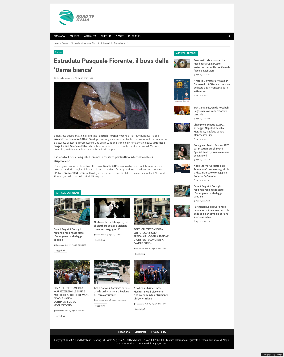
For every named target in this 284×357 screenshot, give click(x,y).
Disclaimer (140, 331)
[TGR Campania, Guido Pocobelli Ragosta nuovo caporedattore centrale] (182, 110)
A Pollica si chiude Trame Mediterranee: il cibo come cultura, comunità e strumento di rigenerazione (151, 293)
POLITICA (74, 36)
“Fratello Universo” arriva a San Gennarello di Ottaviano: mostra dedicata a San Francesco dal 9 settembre (212, 86)
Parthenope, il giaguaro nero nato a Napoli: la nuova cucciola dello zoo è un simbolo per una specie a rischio (211, 212)
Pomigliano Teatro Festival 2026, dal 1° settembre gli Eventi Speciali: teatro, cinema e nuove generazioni (212, 150)
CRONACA (59, 36)
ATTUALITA (90, 36)
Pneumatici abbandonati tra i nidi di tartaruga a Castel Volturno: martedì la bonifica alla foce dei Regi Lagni (212, 65)
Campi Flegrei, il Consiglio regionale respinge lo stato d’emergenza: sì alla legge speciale (69, 234)
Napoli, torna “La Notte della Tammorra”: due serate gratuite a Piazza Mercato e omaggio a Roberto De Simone (211, 171)
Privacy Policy (158, 331)
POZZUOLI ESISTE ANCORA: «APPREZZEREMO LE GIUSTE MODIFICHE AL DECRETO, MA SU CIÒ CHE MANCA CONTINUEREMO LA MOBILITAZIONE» (71, 296)
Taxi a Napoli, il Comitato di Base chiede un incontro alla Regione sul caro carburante (112, 291)
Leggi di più (60, 250)
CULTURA (106, 36)
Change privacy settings (272, 354)
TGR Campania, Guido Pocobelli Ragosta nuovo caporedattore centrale (211, 111)
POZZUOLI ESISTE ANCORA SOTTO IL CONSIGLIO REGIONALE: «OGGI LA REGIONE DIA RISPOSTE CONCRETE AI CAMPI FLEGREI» (151, 236)
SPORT (120, 36)
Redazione (124, 331)
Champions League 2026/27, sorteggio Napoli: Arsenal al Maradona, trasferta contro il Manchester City (210, 130)
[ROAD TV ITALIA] (76, 17)
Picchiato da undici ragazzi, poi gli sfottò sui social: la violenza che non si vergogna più (111, 226)
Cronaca (58, 52)
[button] (229, 36)
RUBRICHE (134, 36)
